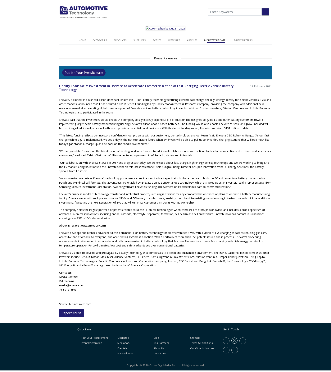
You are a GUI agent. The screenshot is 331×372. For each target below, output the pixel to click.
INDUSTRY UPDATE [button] (214, 40)
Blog (156, 337)
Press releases (165, 58)
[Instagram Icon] (226, 350)
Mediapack (123, 343)
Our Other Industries (202, 348)
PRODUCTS (120, 40)
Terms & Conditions (201, 343)
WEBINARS (174, 40)
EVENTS (157, 40)
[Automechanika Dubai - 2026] (165, 28)
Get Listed (123, 337)
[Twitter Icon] (234, 342)
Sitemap (195, 337)
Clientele (122, 348)
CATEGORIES (100, 40)
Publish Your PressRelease (84, 73)
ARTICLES (192, 40)
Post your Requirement (94, 337)
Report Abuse (71, 313)
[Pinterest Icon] (234, 350)
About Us (159, 348)
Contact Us (160, 353)
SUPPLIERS (139, 40)
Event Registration (91, 343)
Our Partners (161, 343)
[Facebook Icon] (226, 341)
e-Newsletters (243, 40)
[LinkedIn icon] (242, 341)
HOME (83, 40)
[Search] (265, 12)
